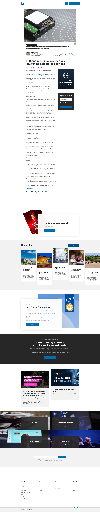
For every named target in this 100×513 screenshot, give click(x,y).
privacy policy (59, 460)
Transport (23, 496)
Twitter (74, 489)
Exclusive (60, 3)
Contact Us (75, 487)
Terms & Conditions (59, 489)
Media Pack (55, 3)
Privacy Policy (58, 487)
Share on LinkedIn (61, 54)
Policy (22, 500)
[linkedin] (74, 507)
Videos (40, 490)
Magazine (34, 3)
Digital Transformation (25, 487)
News (30, 3)
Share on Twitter (65, 54)
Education (23, 489)
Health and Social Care (25, 492)
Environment (23, 490)
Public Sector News (25, 485)
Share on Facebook (68, 54)
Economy (23, 498)
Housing (22, 494)
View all (73, 245)
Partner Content (42, 485)
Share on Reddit (72, 54)
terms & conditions (65, 103)
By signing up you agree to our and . (67, 103)
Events (42, 3)
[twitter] (77, 507)
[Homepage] (23, 3)
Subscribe (74, 3)
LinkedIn (74, 490)
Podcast (38, 3)
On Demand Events (48, 3)
